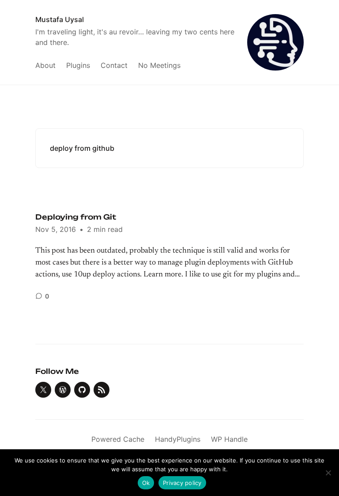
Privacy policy (182, 482)
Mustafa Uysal (59, 19)
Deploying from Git (75, 217)
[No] (328, 472)
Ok (146, 482)
